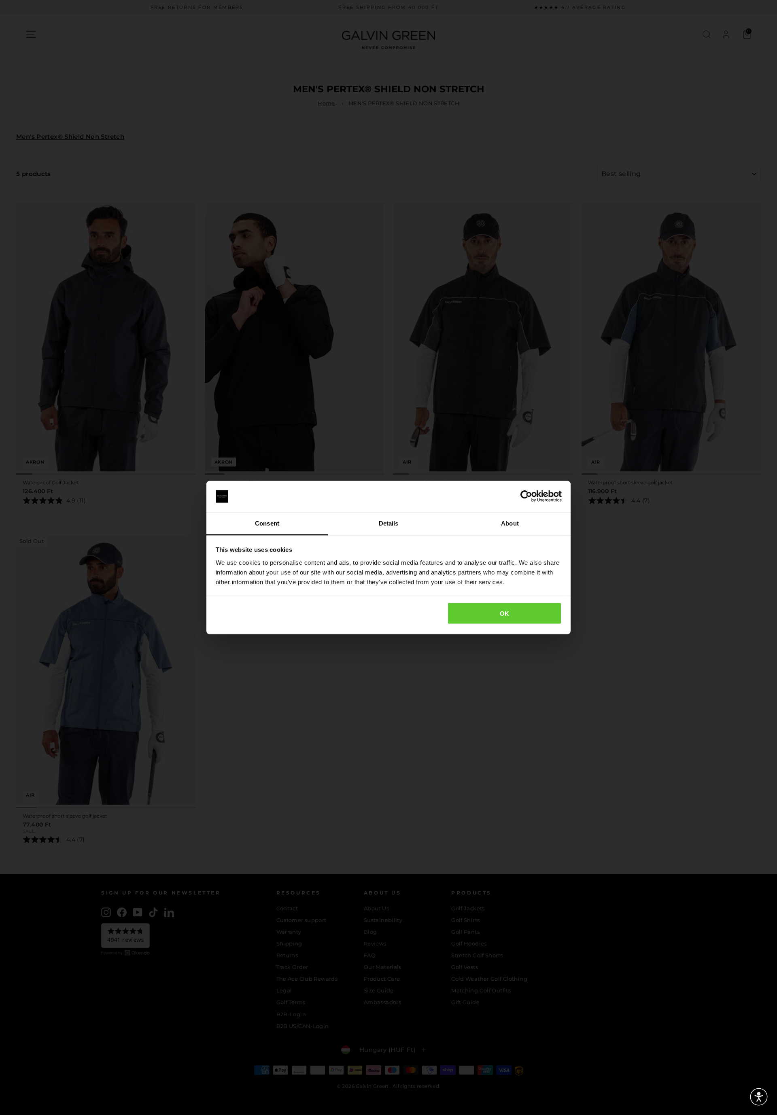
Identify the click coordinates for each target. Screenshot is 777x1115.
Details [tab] (389, 522)
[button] (759, 1097)
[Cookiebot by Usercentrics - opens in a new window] (526, 496)
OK (505, 613)
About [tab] (510, 522)
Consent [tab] (267, 522)
